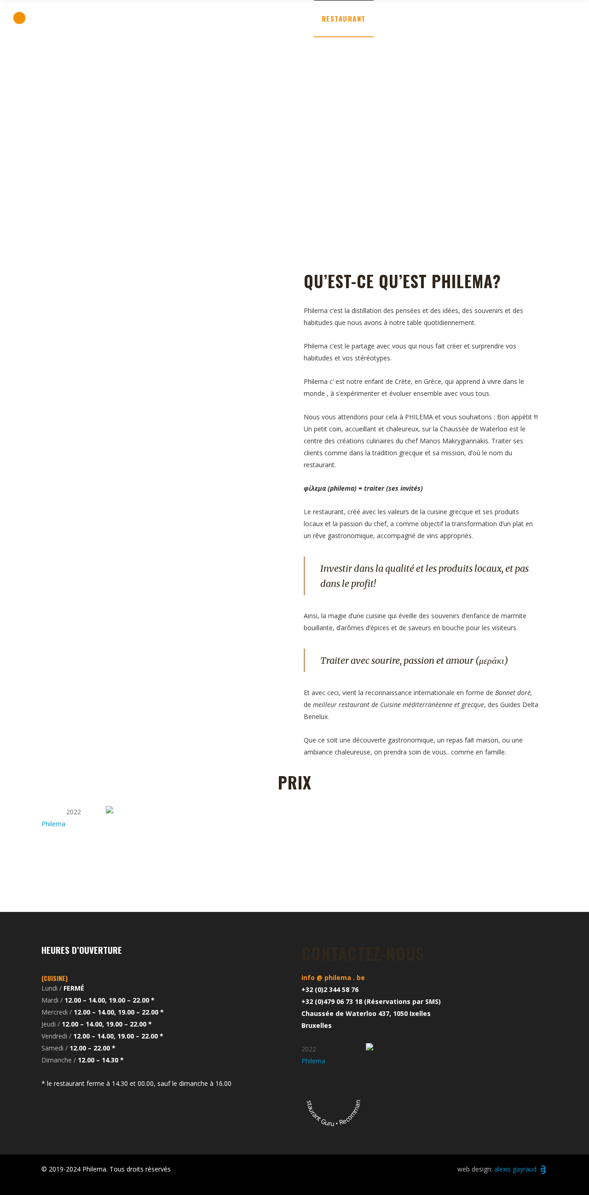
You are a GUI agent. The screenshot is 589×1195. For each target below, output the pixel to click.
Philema (53, 823)
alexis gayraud (516, 1169)
